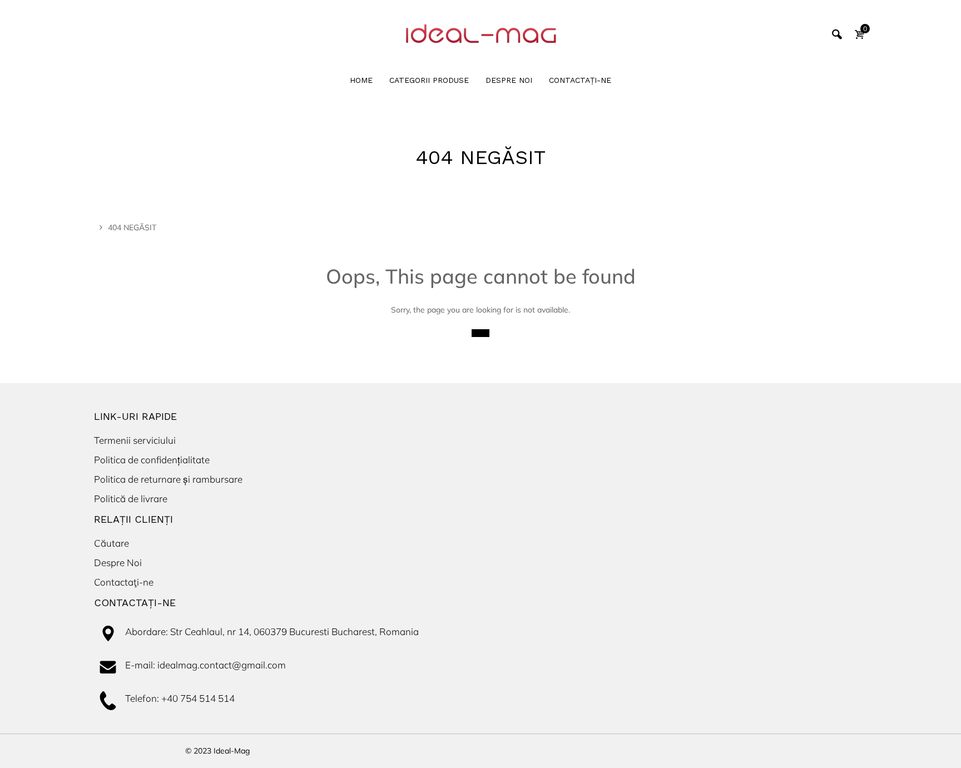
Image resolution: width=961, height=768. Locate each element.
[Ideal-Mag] (480, 33)
